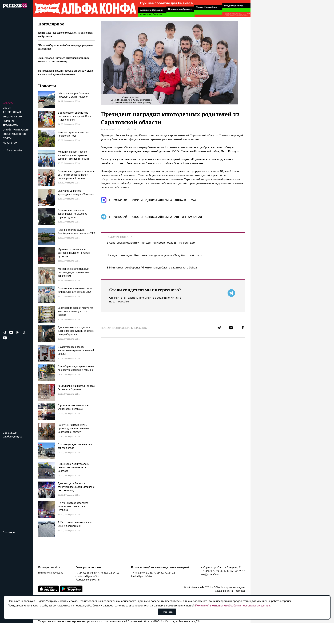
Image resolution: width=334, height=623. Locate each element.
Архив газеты (10, 125)
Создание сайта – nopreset (230, 590)
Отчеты (7, 138)
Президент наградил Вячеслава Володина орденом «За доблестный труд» (154, 255)
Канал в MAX (10, 142)
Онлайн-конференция (16, 129)
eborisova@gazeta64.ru (87, 576)
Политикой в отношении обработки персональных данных (233, 605)
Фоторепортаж (12, 112)
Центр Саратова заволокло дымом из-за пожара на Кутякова (65, 34)
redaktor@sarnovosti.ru (50, 572)
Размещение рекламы (87, 579)
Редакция (8, 121)
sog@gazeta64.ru (210, 574)
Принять (167, 612)
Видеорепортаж (12, 116)
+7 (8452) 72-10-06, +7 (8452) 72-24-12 (223, 570)
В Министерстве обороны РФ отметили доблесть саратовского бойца (152, 267)
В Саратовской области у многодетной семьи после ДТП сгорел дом (151, 242)
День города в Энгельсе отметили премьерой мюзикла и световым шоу (63, 59)
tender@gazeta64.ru (142, 576)
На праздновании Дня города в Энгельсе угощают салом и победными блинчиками (66, 72)
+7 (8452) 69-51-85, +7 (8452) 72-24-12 (97, 572)
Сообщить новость (14, 134)
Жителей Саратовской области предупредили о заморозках (65, 47)
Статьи (6, 107)
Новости (8, 103)
